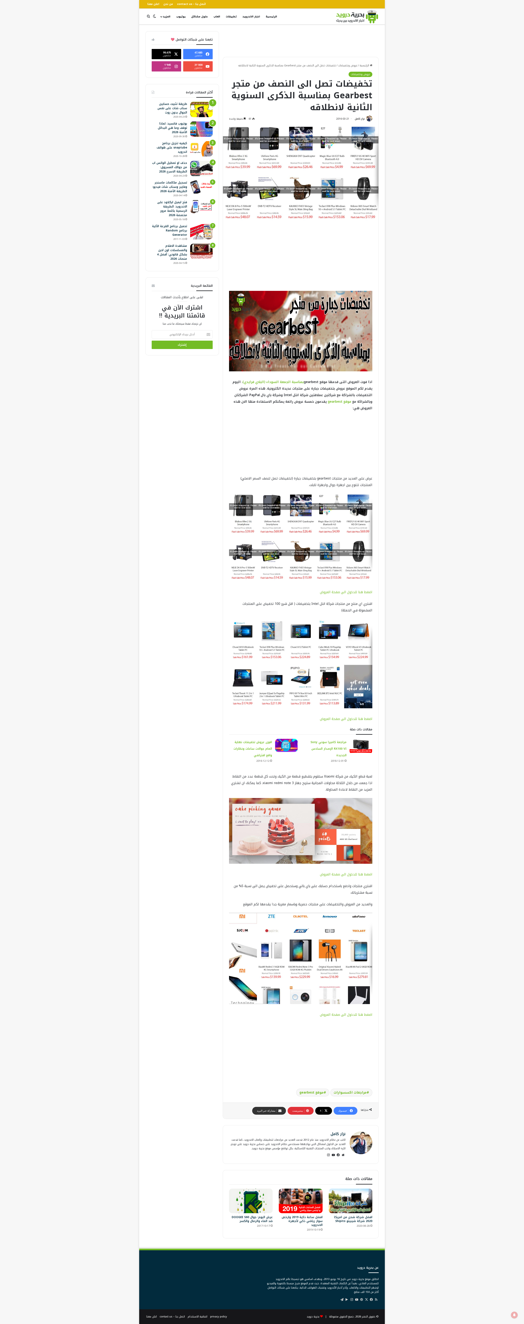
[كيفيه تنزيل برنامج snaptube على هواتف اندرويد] (201, 148)
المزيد (166, 16)
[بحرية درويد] (357, 16)
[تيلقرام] (341, 1299)
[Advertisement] (300, 40)
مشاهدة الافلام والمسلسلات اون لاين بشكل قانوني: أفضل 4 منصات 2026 (172, 252)
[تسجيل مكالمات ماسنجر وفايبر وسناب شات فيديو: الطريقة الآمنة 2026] (201, 187)
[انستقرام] (328, 1155)
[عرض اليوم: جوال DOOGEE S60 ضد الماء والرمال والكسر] (251, 1201)
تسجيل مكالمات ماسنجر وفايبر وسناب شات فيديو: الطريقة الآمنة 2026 (169, 187)
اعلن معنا (153, 4)
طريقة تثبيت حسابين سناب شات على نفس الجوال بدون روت (172, 108)
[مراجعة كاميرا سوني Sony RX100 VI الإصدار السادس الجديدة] (361, 746)
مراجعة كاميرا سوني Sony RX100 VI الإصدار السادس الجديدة (329, 748)
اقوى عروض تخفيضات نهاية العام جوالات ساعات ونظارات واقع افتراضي (253, 748)
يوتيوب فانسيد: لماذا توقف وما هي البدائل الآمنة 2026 (172, 128)
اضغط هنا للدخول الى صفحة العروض (346, 592)
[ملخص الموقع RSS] (376, 1299)
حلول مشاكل (199, 16)
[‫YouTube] (333, 1155)
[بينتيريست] (361, 1299)
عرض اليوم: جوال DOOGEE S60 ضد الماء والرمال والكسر (252, 1219)
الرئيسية (271, 16)
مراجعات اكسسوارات (350, 1092)
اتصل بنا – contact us (191, 4)
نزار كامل (360, 119)
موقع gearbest (339, 401)
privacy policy (218, 1316)
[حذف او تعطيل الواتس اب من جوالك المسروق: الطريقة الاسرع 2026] (201, 168)
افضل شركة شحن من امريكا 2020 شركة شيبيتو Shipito (353, 1219)
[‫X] (366, 1299)
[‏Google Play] (346, 1299)
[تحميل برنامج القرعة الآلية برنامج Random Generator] (201, 231)
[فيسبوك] (338, 1155)
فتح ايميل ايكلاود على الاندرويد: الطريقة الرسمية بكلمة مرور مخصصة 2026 (172, 209)
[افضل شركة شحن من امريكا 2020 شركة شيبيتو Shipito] (350, 1201)
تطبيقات (231, 16)
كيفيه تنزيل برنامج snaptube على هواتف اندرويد (172, 148)
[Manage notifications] (514, 1315)
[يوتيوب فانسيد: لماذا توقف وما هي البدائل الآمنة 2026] (201, 129)
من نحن (168, 4)
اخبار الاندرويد (251, 16)
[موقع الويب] (343, 1155)
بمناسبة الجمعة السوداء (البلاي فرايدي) (273, 382)
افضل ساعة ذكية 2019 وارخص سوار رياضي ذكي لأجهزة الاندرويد (302, 1221)
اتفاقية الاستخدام (197, 1316)
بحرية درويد (313, 1316)
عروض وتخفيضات (347, 65)
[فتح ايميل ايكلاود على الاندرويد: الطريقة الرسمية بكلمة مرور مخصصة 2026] (201, 206)
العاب (216, 16)
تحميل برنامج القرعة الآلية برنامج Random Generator (169, 230)
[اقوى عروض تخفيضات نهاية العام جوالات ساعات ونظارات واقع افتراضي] (286, 745)
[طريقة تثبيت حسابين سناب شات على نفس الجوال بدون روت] (201, 109)
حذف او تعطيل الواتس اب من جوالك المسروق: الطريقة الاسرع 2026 (169, 167)
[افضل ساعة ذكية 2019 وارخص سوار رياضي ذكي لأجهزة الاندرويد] (300, 1201)
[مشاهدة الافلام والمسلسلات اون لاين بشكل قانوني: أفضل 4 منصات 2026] (201, 251)
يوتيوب (180, 16)
